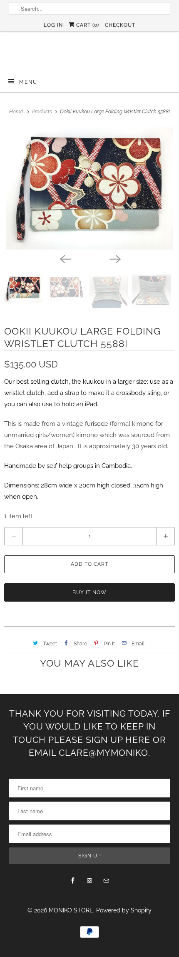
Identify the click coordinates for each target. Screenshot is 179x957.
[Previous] (64, 259)
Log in (53, 25)
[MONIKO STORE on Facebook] (72, 880)
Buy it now (89, 592)
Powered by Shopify (124, 910)
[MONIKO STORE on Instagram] (89, 880)
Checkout (120, 25)
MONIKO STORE (71, 910)
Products (42, 112)
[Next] (114, 259)
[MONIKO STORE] (90, 53)
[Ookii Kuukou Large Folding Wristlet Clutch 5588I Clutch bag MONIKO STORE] (89, 188)
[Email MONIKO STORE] (106, 880)
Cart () (87, 25)
